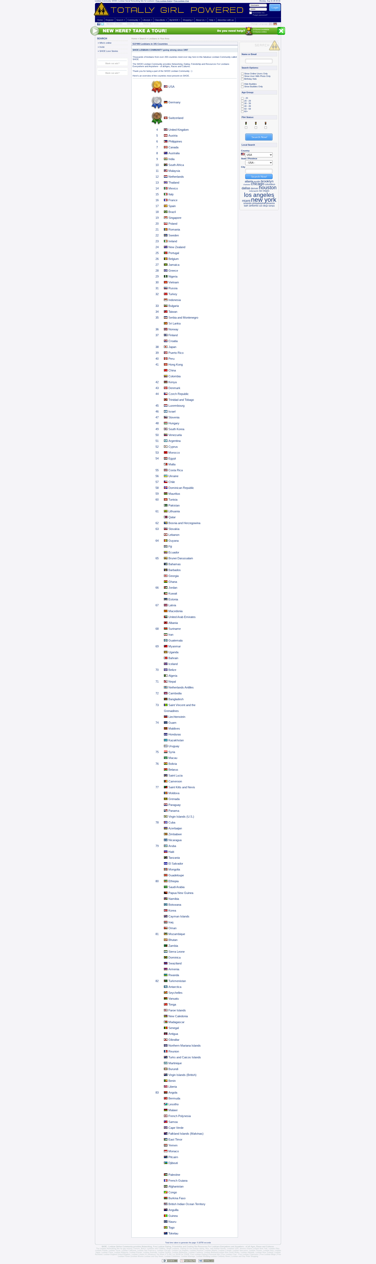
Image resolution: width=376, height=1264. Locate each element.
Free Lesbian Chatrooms (248, 1254)
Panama (173, 810)
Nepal (172, 681)
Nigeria (172, 276)
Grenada (174, 799)
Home (100, 20)
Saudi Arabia (176, 887)
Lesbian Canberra (196, 1252)
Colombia (174, 376)
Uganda (173, 652)
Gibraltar (173, 1039)
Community (132, 20)
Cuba (171, 822)
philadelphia (259, 203)
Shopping (187, 20)
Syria (171, 752)
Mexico (173, 188)
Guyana (173, 540)
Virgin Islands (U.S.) (181, 816)
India (171, 159)
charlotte (246, 185)
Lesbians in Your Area (159, 38)
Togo (171, 1227)
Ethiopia (173, 881)
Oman (172, 928)
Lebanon (173, 534)
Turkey (172, 294)
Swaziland (175, 963)
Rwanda (173, 975)
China (172, 370)
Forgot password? (260, 15)
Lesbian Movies (137, 1256)
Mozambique (176, 934)
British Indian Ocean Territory (186, 1204)
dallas (246, 188)
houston (268, 187)
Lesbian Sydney (164, 1252)
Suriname (174, 628)
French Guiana (177, 1180)
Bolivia (172, 763)
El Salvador (175, 863)
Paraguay (174, 804)
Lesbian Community (103, 1)
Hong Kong (175, 364)
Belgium (173, 258)
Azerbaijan (175, 828)
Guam (172, 722)
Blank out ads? (112, 63)
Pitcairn (173, 1157)
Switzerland (175, 118)
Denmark (174, 388)
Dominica (174, 957)
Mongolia (174, 869)
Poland (172, 223)
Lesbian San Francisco (146, 1250)
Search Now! (259, 176)
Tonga (172, 1004)
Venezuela (175, 435)
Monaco (173, 1151)
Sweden (173, 235)
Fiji (170, 546)
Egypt (172, 458)
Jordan (172, 587)
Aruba (172, 846)
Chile (171, 482)
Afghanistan (175, 1186)
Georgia (173, 575)
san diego (263, 206)
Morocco (174, 452)
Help (211, 20)
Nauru (172, 1221)
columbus (270, 184)
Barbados (174, 570)
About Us (200, 20)
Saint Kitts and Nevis (181, 787)
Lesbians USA (233, 1249)
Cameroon (175, 781)
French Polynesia (179, 1116)
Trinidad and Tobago (181, 399)
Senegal (173, 1028)
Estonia (173, 599)
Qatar (172, 517)
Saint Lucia (175, 775)
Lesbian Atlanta (211, 1250)
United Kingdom (178, 129)
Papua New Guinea (180, 893)
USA (171, 86)
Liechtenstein (176, 716)
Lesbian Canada (224, 1250)
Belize (172, 669)
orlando (247, 203)
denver (254, 188)
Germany (174, 102)
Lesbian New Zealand (264, 1252)
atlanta (249, 181)
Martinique (175, 1063)
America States (246, 1249)
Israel (171, 411)
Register (110, 20)
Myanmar (174, 646)
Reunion (173, 1051)
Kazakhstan (176, 740)
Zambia (173, 945)
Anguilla (173, 1210)
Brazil (172, 212)
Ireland (172, 241)
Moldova (173, 793)
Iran (170, 634)
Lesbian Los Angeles (180, 1250)
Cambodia (175, 693)
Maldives (174, 728)
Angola (172, 1092)
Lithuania (174, 511)
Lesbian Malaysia (121, 1252)
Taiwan (172, 311)
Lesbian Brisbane (211, 1252)
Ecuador (173, 552)
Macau (172, 757)
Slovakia (173, 529)
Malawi (172, 1110)
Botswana (174, 904)
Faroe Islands (177, 1010)
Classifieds (160, 20)
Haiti (171, 851)
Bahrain (173, 658)
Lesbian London (138, 1254)
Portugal (173, 253)
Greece (173, 270)
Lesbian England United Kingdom (117, 1254)
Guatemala (175, 640)
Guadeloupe (176, 875)
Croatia (173, 341)
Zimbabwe (175, 834)
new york (263, 199)
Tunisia (172, 499)
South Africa (176, 165)
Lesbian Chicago (164, 1250)
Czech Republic (178, 394)
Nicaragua (175, 840)
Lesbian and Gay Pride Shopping (245, 1256)
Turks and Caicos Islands (184, 1057)
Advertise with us (226, 20)
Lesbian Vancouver (240, 1250)
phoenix (270, 203)
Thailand (173, 182)
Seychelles (175, 992)
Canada (173, 147)
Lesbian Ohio (274, 1249)
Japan (172, 347)
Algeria (172, 675)
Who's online (105, 43)
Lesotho (173, 1104)
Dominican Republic (181, 487)
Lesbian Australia (150, 1252)
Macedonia (175, 611)
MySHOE (173, 20)
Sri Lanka (174, 323)
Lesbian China (107, 1252)
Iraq (170, 922)
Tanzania (174, 857)
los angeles (259, 195)
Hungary (173, 423)
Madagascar (176, 1022)
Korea (172, 910)
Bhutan (172, 939)
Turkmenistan (177, 981)
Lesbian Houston (196, 1250)
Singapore (174, 217)
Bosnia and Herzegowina (184, 523)
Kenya (172, 382)
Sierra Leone (176, 951)
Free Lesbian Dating (164, 1)
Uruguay (173, 746)
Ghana (172, 581)
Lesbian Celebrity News (220, 1256)
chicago (257, 184)
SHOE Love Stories (108, 51)
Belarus (173, 769)
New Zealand (176, 247)
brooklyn (267, 181)
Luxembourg (176, 405)
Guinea (173, 1215)
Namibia (173, 898)
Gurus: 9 (147, 24)
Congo (172, 1192)
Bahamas (174, 564)
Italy (171, 194)
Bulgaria (173, 305)
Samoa (173, 1121)
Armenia (173, 969)
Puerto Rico (175, 352)
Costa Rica (175, 470)
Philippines (175, 141)
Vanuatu (173, 998)
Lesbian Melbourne (179, 1252)
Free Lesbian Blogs (268, 1254)
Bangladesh (175, 699)
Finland (173, 335)
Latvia (172, 605)
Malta (171, 464)
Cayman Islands (178, 916)
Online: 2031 (133, 24)
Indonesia (174, 300)
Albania (173, 622)
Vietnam (173, 282)
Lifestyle (146, 20)
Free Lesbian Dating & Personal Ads (205, 1254)
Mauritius (174, 493)
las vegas (264, 190)
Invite (102, 47)
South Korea (176, 429)
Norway (173, 329)
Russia (172, 288)
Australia (174, 153)
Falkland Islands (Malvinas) (185, 1133)
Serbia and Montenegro (183, 317)
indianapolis (253, 191)
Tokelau (173, 1233)
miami (246, 200)
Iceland (173, 664)
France (172, 200)
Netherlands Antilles (181, 687)
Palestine (174, 1174)
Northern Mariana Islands (184, 1045)
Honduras (174, 734)
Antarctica (174, 986)
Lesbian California (129, 1250)
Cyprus (173, 446)
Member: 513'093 (114, 24)
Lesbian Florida (101, 1250)
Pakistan (174, 505)
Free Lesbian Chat (181, 1)
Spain (172, 206)
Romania (174, 229)
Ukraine (173, 476)
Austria (172, 135)
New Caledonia (178, 1016)
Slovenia (173, 417)
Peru (171, 358)
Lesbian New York (260, 1249)
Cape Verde (175, 1127)
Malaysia (174, 170)
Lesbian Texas (114, 1250)
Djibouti (173, 1163)
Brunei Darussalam (180, 558)
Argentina (174, 440)
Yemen (172, 1145)
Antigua (173, 1033)
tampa (272, 206)
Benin (172, 1080)
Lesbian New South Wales (229, 1252)
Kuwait (172, 593)
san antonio (251, 205)
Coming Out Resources (197, 1247)
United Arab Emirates (182, 617)
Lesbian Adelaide (247, 1252)
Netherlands (176, 176)
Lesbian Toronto (255, 1250)
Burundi (173, 1069)
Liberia (172, 1086)
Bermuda (174, 1098)
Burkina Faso (176, 1198)
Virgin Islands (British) (182, 1075)
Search (119, 20)
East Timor (175, 1139)
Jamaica (173, 264)
